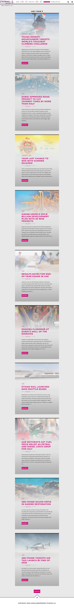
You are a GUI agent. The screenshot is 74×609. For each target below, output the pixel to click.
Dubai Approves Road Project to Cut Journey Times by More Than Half (36, 100)
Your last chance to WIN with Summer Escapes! (35, 160)
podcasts (32, 1)
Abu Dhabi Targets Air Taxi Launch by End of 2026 (36, 560)
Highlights (7, 5)
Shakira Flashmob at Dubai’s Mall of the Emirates (35, 331)
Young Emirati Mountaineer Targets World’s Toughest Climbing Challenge (36, 40)
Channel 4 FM (27, 46)
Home (17, 1)
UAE (11, 5)
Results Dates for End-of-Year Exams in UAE (37, 275)
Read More (25, 63)
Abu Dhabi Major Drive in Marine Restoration (36, 503)
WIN (26, 1)
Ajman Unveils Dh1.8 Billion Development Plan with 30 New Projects (35, 217)
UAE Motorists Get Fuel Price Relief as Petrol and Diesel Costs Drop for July (37, 445)
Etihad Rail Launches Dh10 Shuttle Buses (35, 388)
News (37, 1)
